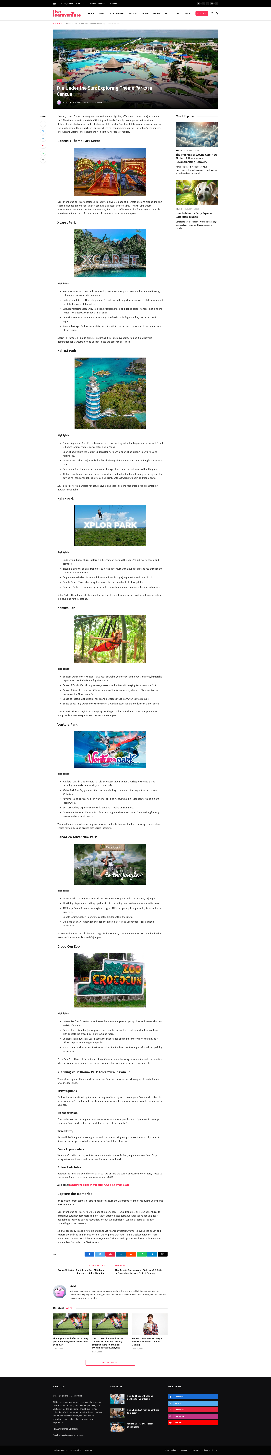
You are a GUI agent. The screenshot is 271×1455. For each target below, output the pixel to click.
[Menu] (54, 3)
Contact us (81, 4)
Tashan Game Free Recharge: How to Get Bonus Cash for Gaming (147, 1341)
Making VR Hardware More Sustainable (140, 1425)
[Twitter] (43, 131)
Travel (186, 13)
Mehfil (68, 102)
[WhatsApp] (43, 153)
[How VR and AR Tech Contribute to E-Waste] (117, 1413)
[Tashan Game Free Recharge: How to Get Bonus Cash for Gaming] (150, 1324)
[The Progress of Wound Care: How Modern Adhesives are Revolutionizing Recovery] (197, 134)
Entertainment (116, 13)
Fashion (133, 13)
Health (144, 13)
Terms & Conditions (97, 4)
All (59, 80)
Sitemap (113, 4)
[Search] (216, 13)
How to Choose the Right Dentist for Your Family (140, 1397)
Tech (167, 13)
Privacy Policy (67, 4)
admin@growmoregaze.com (71, 1435)
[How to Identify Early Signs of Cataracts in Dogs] (197, 192)
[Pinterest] (43, 145)
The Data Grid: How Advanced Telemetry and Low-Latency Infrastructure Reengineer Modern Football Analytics (108, 1343)
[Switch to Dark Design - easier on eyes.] (212, 13)
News (102, 13)
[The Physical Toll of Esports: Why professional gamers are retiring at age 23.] (71, 1324)
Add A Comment (110, 1362)
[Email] (43, 160)
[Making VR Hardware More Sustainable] (117, 1427)
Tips (176, 13)
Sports (156, 13)
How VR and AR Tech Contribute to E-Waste (143, 1411)
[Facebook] (43, 124)
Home (91, 13)
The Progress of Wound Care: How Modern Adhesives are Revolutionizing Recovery (196, 158)
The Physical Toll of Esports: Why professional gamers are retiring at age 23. (70, 1341)
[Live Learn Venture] (67, 13)
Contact (201, 13)
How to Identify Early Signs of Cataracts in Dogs (194, 215)
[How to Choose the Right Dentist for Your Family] (117, 1399)
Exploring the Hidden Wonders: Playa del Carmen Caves (99, 1184)
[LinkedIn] (43, 138)
